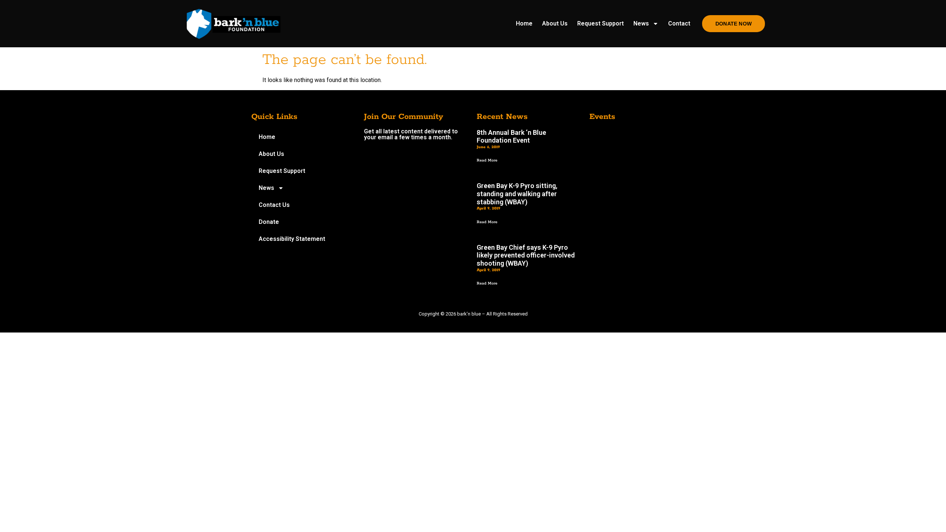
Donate (269, 221)
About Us (555, 23)
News (641, 23)
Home (524, 23)
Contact (679, 23)
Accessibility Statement (292, 238)
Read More (487, 160)
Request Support (600, 23)
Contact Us (274, 204)
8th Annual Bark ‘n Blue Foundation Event (511, 136)
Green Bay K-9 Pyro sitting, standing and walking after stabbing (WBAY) (517, 193)
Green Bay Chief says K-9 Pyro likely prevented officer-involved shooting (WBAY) (526, 255)
